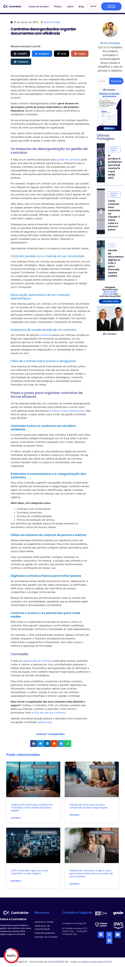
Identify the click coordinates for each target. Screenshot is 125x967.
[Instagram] (109, 935)
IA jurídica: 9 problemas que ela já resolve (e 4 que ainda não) (115, 166)
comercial (45, 334)
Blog (81, 6)
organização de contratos (38, 660)
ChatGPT (22, 53)
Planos (58, 6)
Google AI (44, 53)
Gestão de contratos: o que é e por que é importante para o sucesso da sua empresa (91, 873)
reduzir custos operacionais (68, 410)
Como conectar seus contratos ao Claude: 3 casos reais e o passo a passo (114, 215)
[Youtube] (118, 935)
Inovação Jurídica (114, 149)
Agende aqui (44, 722)
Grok (63, 53)
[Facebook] (109, 941)
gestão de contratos (68, 159)
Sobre (70, 6)
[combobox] (103, 81)
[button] (33, 743)
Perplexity (23, 61)
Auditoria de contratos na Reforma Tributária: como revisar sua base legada (32, 807)
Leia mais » (16, 818)
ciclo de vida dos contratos (50, 712)
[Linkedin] (101, 935)
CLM (111, 245)
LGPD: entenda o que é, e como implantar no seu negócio (29, 872)
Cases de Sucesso (38, 6)
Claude (81, 53)
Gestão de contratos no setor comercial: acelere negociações (88, 806)
